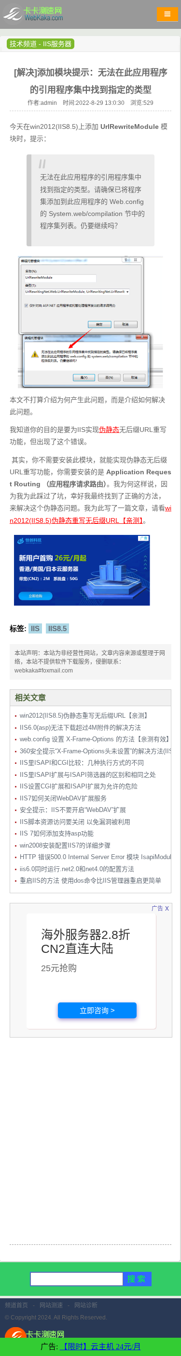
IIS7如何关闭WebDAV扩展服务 (63, 798)
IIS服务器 (57, 44)
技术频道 (23, 44)
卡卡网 (43, 16)
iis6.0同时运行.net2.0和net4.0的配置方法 (77, 869)
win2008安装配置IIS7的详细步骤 (65, 845)
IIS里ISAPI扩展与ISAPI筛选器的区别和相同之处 (88, 774)
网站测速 (51, 1305)
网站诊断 (85, 1305)
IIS (35, 628)
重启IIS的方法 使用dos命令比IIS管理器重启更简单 (90, 880)
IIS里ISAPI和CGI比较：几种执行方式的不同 (82, 762)
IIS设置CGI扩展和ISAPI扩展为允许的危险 (79, 786)
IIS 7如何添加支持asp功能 (57, 833)
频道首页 (16, 1305)
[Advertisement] (90, 1147)
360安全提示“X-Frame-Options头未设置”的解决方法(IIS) (97, 751)
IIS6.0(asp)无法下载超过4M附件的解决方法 (80, 727)
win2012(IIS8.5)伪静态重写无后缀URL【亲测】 (85, 715)
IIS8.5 (57, 628)
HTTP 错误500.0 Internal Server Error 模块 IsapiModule (97, 857)
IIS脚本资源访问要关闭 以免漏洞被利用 (75, 821)
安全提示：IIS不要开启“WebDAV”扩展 (73, 809)
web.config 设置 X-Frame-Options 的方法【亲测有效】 (96, 739)
